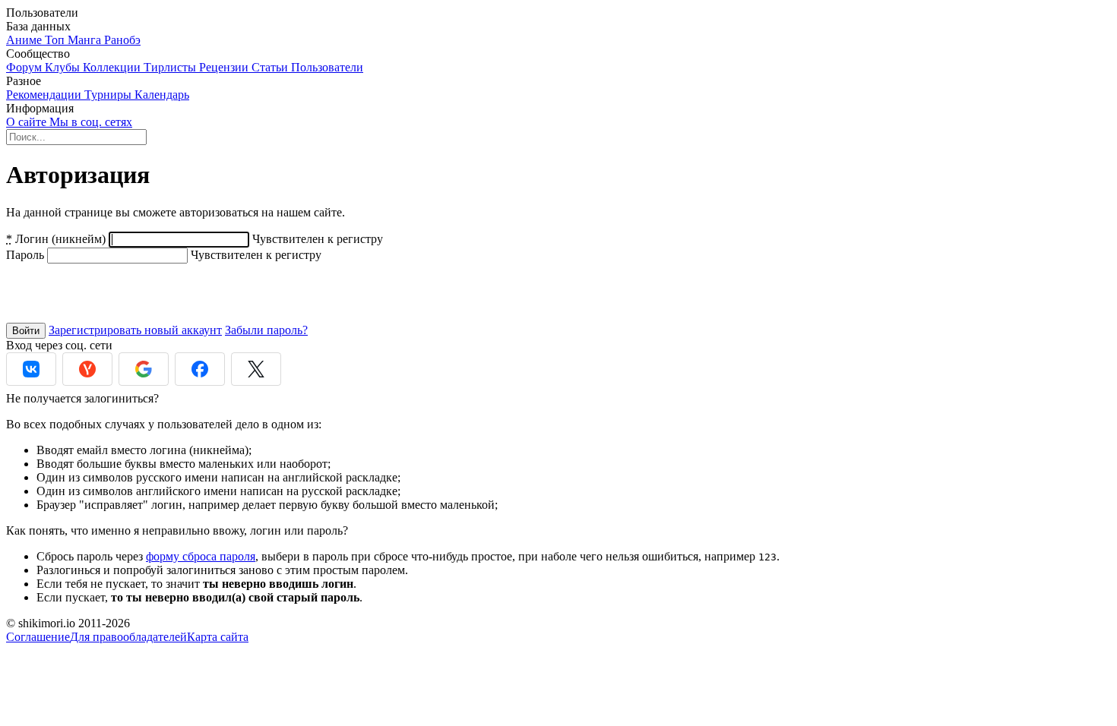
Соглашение (38, 636)
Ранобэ (122, 39)
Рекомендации (45, 94)
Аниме (25, 39)
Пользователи (327, 67)
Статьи (271, 67)
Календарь (161, 94)
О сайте (27, 121)
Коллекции (113, 67)
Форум (25, 67)
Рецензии (225, 67)
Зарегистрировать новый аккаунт (135, 330)
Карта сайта (217, 636)
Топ (56, 39)
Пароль (25, 254)
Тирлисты (171, 67)
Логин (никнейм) (56, 238)
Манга (86, 39)
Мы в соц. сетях (90, 121)
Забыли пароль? (266, 330)
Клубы (64, 67)
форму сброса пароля (200, 556)
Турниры (109, 94)
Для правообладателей (128, 636)
